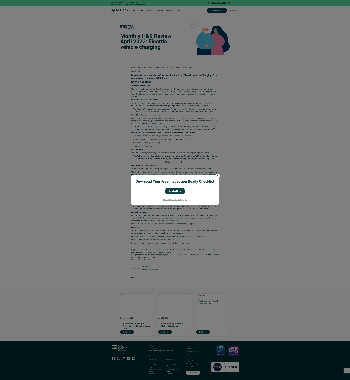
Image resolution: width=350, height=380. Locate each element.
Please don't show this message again (175, 200)
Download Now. (175, 191)
